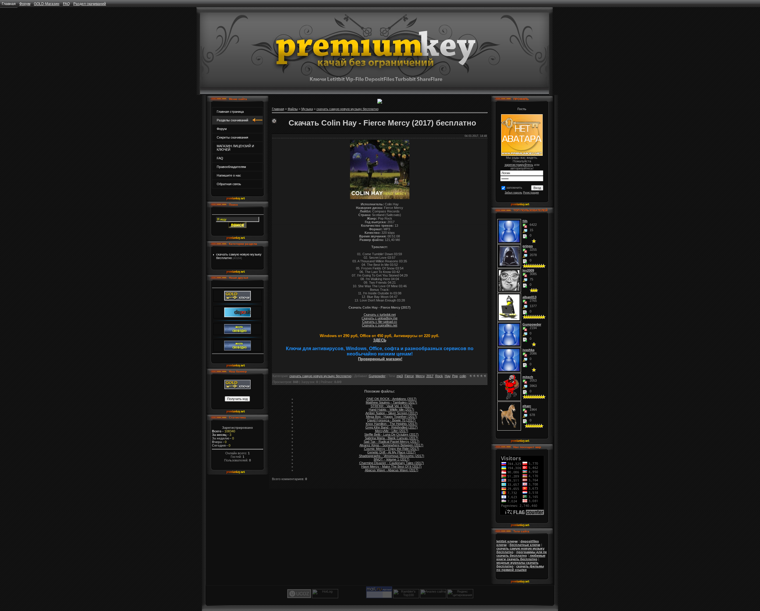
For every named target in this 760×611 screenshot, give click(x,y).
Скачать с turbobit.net (380, 314)
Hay (447, 376)
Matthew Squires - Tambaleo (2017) (391, 402)
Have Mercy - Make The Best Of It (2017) (391, 466)
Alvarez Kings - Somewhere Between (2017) (391, 445)
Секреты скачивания (232, 137)
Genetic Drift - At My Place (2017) (391, 452)
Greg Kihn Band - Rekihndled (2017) (391, 427)
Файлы (293, 109)
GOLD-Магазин (46, 4)
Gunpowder (377, 376)
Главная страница (230, 111)
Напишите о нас (229, 175)
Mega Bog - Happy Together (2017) (391, 416)
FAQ (66, 4)
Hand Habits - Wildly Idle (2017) (391, 409)
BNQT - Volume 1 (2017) (391, 459)
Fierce (409, 376)
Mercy (420, 376)
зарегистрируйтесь (518, 164)
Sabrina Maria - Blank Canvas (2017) (391, 438)
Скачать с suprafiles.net (379, 325)
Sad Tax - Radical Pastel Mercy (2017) (391, 441)
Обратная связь (229, 184)
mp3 (400, 376)
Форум (24, 4)
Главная (9, 4)
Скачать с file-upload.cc (379, 321)
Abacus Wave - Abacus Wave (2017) (391, 470)
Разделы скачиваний (232, 120)
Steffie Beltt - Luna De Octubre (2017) (391, 434)
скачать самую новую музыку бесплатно (347, 109)
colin (463, 376)
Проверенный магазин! (380, 359)
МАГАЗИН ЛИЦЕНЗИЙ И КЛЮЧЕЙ (235, 147)
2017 (429, 376)
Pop (455, 376)
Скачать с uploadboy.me (380, 318)
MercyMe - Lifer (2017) (391, 431)
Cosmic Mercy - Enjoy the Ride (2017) (391, 448)
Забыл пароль (513, 192)
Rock (439, 376)
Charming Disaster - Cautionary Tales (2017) (391, 463)
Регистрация (531, 192)
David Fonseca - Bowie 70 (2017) (391, 420)
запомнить (514, 187)
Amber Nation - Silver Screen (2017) (391, 413)
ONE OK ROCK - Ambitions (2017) (391, 399)
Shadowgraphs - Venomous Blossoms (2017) (391, 456)
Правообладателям (231, 167)
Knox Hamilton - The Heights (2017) (391, 424)
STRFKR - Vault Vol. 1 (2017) (391, 406)
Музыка (307, 109)
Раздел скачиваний (89, 4)
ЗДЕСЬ (379, 340)
